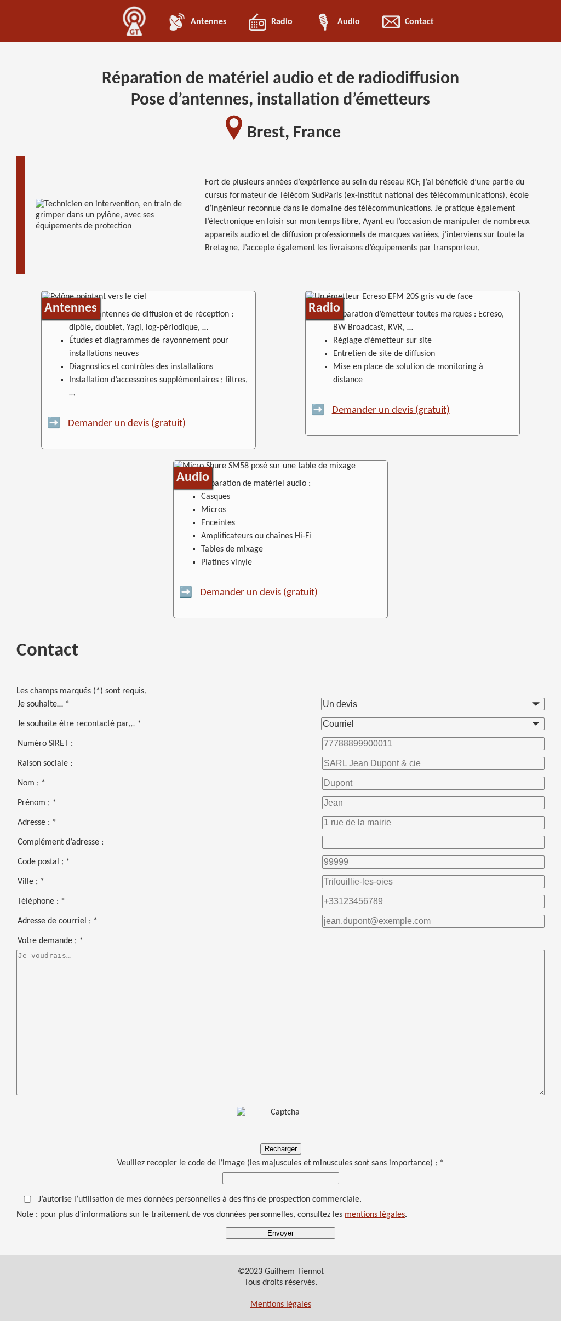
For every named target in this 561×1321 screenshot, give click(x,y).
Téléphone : (38, 901)
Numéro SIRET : (45, 743)
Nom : (28, 783)
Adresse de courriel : (54, 921)
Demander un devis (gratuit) (127, 423)
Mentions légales (280, 1304)
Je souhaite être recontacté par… (76, 724)
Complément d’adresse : (61, 842)
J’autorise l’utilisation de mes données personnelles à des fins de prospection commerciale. (200, 1199)
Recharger (281, 1149)
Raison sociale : (45, 763)
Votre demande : (47, 941)
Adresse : (34, 822)
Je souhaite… (40, 704)
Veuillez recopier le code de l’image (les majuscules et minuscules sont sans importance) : (277, 1163)
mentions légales (375, 1214)
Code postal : (41, 862)
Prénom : (34, 803)
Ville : (28, 881)
